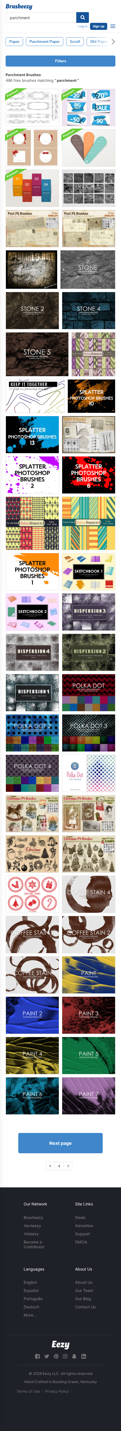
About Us (84, 1282)
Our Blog (83, 1298)
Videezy (31, 1233)
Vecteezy (32, 1225)
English (30, 1282)
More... (30, 1315)
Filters (60, 61)
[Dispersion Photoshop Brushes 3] (88, 612)
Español (31, 1290)
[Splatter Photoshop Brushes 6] (88, 475)
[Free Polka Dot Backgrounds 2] (32, 733)
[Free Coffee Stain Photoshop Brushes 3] (32, 934)
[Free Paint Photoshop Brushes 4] (32, 1055)
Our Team (84, 1290)
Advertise (84, 1225)
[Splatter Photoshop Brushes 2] (32, 475)
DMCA (81, 1242)
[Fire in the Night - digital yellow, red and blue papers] (32, 523)
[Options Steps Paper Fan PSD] (88, 148)
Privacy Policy (57, 1391)
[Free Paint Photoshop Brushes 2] (32, 1015)
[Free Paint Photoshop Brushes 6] (32, 1096)
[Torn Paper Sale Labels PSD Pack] (88, 107)
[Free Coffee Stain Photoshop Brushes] (32, 975)
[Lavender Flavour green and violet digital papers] (93, 354)
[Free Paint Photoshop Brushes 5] (88, 1055)
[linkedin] (83, 1356)
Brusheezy (33, 1217)
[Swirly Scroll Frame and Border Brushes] (32, 107)
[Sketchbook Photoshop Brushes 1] (88, 571)
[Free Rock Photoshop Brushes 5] (88, 188)
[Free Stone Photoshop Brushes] (87, 269)
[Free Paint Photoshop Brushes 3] (88, 1015)
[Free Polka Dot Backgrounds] (88, 692)
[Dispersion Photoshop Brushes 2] (88, 652)
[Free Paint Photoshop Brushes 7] (88, 1096)
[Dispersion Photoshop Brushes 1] (32, 692)
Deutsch (31, 1306)
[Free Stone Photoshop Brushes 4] (88, 310)
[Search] (82, 17)
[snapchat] (74, 1356)
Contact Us (85, 1306)
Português (33, 1298)
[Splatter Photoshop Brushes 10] (91, 396)
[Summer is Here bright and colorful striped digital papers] (88, 523)
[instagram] (65, 1356)
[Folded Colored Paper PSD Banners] (32, 188)
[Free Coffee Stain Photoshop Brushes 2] (88, 934)
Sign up (98, 26)
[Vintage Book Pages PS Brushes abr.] (88, 434)
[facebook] (37, 1356)
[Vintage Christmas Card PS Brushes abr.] (32, 813)
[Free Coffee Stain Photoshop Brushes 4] (88, 894)
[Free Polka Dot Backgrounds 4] (32, 773)
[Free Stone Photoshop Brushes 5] (37, 354)
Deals (80, 1217)
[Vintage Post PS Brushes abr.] (32, 228)
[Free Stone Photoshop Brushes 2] (32, 310)
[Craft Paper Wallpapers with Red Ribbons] (32, 148)
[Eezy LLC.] (61, 1345)
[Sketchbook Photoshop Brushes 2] (32, 612)
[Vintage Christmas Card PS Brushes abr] (88, 813)
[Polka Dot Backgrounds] (88, 773)
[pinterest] (56, 1356)
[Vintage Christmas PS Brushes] (88, 854)
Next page (60, 1143)
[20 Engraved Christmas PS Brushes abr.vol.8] (32, 854)
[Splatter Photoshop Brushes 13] (32, 434)
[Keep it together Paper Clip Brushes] (35, 396)
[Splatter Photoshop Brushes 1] (32, 571)
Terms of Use (28, 1391)
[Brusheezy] (19, 7)
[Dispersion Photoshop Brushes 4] (32, 652)
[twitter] (46, 1356)
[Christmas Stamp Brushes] (32, 894)
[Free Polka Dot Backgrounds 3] (88, 733)
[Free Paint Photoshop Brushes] (88, 975)
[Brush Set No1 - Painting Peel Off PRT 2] (31, 269)
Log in (82, 26)
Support (82, 1233)
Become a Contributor (34, 1244)
